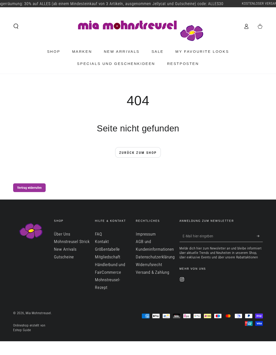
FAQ (98, 234)
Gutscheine (64, 257)
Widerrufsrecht (149, 264)
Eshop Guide (22, 330)
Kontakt (102, 241)
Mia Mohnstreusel (38, 313)
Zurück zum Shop (138, 153)
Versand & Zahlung (152, 272)
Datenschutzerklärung (155, 257)
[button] (16, 26)
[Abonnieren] (260, 236)
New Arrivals (65, 249)
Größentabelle (107, 249)
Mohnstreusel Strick (72, 241)
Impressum (146, 234)
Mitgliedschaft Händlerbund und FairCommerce (110, 265)
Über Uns (62, 234)
